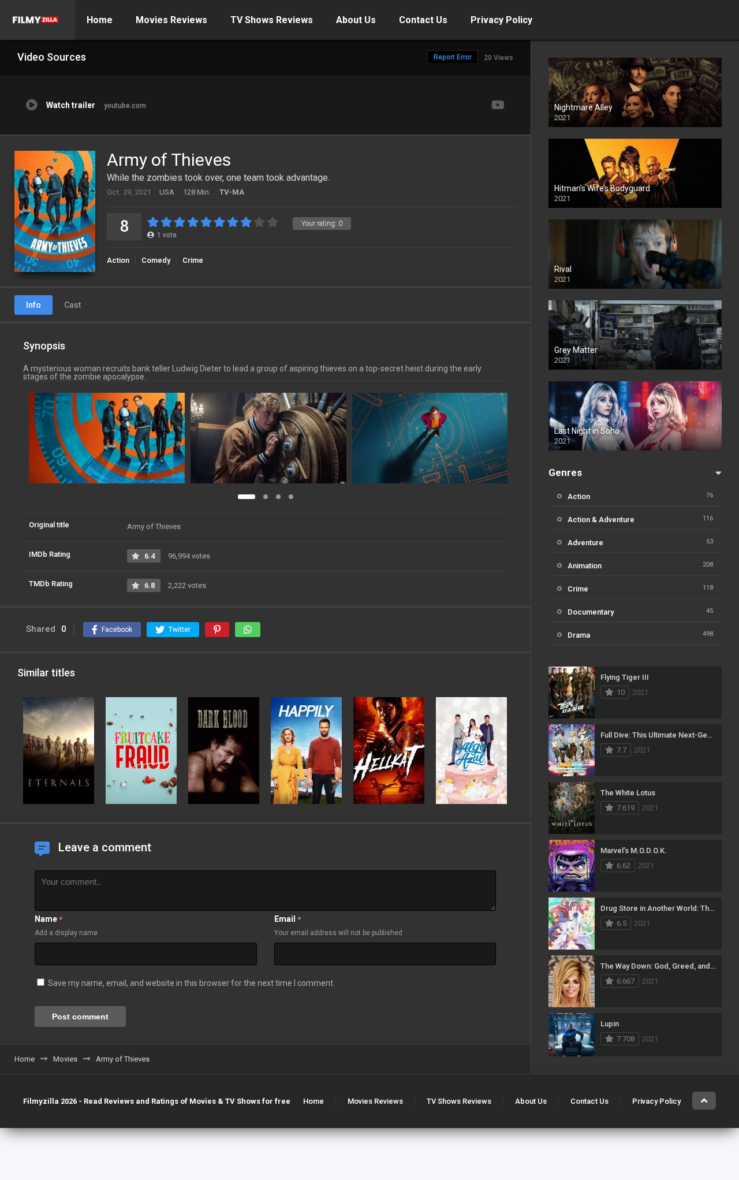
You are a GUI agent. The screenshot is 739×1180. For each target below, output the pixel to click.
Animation (585, 565)
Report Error (453, 57)
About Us (356, 19)
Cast (72, 305)
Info (33, 305)
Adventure (585, 542)
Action (118, 260)
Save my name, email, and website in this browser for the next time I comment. (191, 983)
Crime (192, 260)
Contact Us (423, 19)
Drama (579, 635)
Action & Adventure (601, 519)
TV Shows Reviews (271, 19)
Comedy (155, 260)
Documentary (591, 612)
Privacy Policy (501, 19)
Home (100, 19)
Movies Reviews (171, 19)
